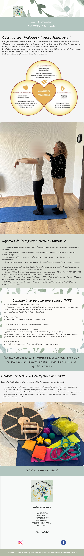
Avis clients (42, 525)
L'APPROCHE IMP (42, 518)
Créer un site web (70, 553)
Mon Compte (55, 553)
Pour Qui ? (42, 515)
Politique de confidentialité (35, 553)
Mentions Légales (14, 553)
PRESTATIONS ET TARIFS (41, 523)
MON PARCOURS (42, 520)
